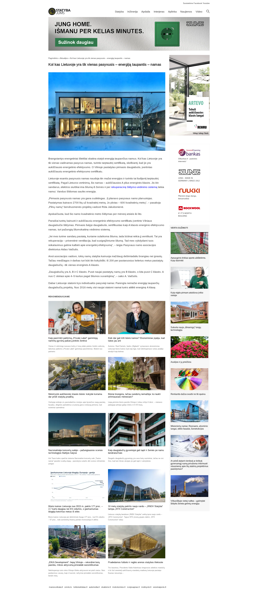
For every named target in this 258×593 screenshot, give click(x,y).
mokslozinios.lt (118, 587)
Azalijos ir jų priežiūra (181, 362)
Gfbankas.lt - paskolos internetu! (187, 160)
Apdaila (145, 11)
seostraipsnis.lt (159, 587)
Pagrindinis (53, 58)
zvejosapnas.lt (133, 587)
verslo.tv (68, 587)
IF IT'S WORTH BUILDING (184, 214)
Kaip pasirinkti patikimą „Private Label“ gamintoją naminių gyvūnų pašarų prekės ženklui (73, 339)
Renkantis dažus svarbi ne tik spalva (188, 394)
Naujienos (186, 11)
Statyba (119, 11)
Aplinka (172, 11)
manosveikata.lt (56, 587)
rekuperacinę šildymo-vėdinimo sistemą (134, 187)
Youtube (206, 3)
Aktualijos (64, 58)
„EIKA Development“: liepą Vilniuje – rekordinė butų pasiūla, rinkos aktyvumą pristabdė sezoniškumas (74, 563)
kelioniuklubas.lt (80, 587)
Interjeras (159, 11)
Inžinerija (132, 11)
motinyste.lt (146, 587)
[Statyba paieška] (208, 12)
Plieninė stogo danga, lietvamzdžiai (187, 197)
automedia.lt (94, 587)
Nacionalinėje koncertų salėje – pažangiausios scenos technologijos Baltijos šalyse (75, 451)
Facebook (198, 3)
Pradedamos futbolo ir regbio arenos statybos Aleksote (135, 562)
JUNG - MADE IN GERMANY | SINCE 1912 (189, 179)
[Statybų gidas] (59, 14)
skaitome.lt (106, 587)
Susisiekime (188, 3)
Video (199, 11)
